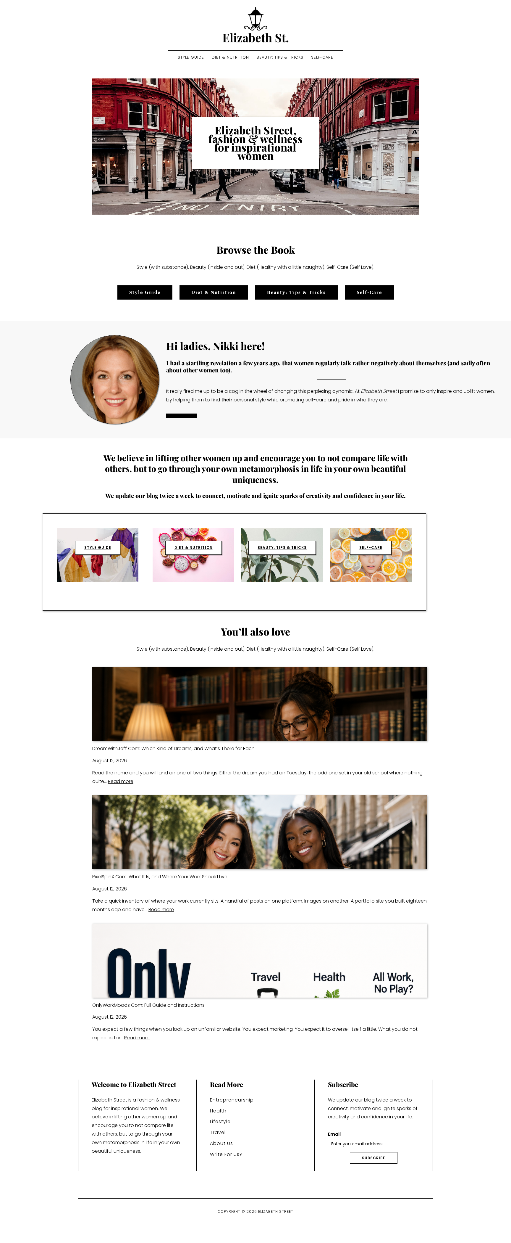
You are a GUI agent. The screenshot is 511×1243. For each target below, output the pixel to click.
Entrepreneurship (232, 1099)
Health (218, 1110)
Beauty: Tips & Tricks (280, 57)
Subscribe (373, 1157)
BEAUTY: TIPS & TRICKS (282, 547)
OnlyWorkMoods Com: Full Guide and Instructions (148, 1005)
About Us (221, 1143)
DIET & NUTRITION (193, 547)
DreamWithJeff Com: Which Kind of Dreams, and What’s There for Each (173, 748)
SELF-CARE (370, 547)
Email (334, 1134)
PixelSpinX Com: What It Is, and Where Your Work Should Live (159, 876)
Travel (218, 1132)
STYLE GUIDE (97, 547)
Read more (120, 781)
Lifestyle (220, 1121)
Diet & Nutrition (230, 57)
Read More (181, 416)
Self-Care (322, 57)
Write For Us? (226, 1154)
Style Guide (191, 57)
